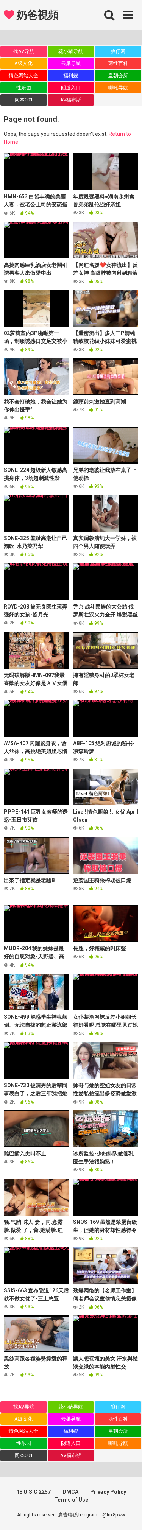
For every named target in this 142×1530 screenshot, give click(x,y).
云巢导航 (71, 63)
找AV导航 (23, 51)
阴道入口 (71, 87)
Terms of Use (71, 1500)
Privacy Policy (108, 1492)
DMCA (70, 1492)
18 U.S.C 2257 (33, 1492)
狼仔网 (118, 51)
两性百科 (118, 63)
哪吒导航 (118, 87)
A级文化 (23, 63)
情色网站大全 (23, 75)
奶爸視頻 (36, 15)
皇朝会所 (118, 75)
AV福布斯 (70, 100)
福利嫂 (70, 75)
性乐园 (23, 87)
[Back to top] (128, 1514)
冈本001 (24, 100)
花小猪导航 (70, 51)
